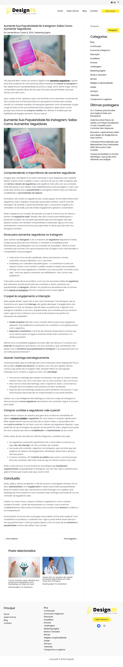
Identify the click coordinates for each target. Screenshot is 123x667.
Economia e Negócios (100, 50)
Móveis (93, 79)
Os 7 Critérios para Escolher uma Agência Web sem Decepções (102, 113)
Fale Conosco (101, 619)
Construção (95, 46)
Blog (92, 42)
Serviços (94, 91)
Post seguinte (71, 539)
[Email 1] (115, 2)
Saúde (93, 87)
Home (6, 614)
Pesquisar (94, 26)
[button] (118, 2)
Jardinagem (95, 66)
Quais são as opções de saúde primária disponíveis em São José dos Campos (57, 579)
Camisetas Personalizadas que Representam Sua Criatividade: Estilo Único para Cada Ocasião (104, 146)
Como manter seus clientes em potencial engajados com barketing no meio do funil (23, 582)
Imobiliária (95, 58)
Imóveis (93, 62)
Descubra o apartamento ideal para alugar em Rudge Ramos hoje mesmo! (104, 135)
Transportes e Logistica (101, 99)
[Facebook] (112, 2)
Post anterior (11, 539)
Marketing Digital (42, 32)
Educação (95, 54)
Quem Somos (10, 617)
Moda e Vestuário (98, 75)
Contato (8, 623)
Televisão (94, 95)
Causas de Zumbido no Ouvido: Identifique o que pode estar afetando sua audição (104, 157)
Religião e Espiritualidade (101, 83)
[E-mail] (104, 626)
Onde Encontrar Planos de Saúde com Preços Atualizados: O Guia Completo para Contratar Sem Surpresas (104, 124)
